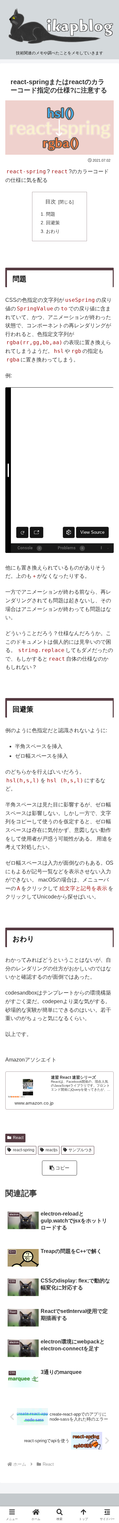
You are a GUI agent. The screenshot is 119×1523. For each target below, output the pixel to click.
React (18, 1137)
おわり (53, 231)
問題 (50, 214)
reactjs (52, 1150)
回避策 (53, 222)
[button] (59, 1168)
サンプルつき (80, 1150)
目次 (50, 201)
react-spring (23, 1150)
